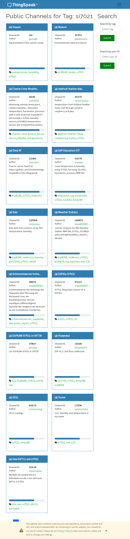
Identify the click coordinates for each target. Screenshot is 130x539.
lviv (14, 380)
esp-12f (85, 261)
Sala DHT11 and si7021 (25, 459)
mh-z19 (70, 442)
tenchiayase (82, 100)
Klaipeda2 (64, 335)
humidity (33, 72)
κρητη (12, 138)
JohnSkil (34, 100)
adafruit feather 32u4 (70, 133)
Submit (107, 38)
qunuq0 (33, 39)
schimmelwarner (22, 319)
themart (34, 162)
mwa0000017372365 (86, 285)
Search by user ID (110, 51)
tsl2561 (67, 199)
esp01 (61, 319)
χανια (40, 133)
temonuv (34, 224)
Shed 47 (17, 150)
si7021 (12, 76)
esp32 (25, 323)
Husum (17, 27)
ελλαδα (22, 138)
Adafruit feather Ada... (70, 88)
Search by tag (108, 23)
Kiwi (15, 212)
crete (24, 133)
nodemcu (36, 195)
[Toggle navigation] (119, 4)
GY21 (15, 397)
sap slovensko (78, 195)
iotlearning (35, 409)
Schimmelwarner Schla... (27, 274)
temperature (19, 72)
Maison (62, 27)
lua (67, 261)
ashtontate (81, 409)
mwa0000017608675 (40, 285)
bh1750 (62, 380)
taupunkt (38, 319)
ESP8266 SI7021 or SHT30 (27, 335)
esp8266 (16, 195)
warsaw (39, 257)
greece (32, 133)
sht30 (32, 261)
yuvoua (33, 347)
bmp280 (25, 442)
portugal (14, 508)
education (63, 195)
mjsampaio (35, 471)
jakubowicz (81, 39)
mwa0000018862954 (86, 224)
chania (16, 133)
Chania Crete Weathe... (25, 88)
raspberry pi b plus (65, 138)
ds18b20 (62, 72)
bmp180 (77, 199)
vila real (16, 504)
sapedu (79, 162)
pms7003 (14, 261)
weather (75, 261)
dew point (14, 323)
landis (71, 72)
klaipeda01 (81, 347)
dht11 (34, 504)
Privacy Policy (63, 531)
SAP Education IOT (69, 150)
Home (61, 397)
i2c (75, 319)
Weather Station (68, 212)
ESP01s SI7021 (66, 274)
